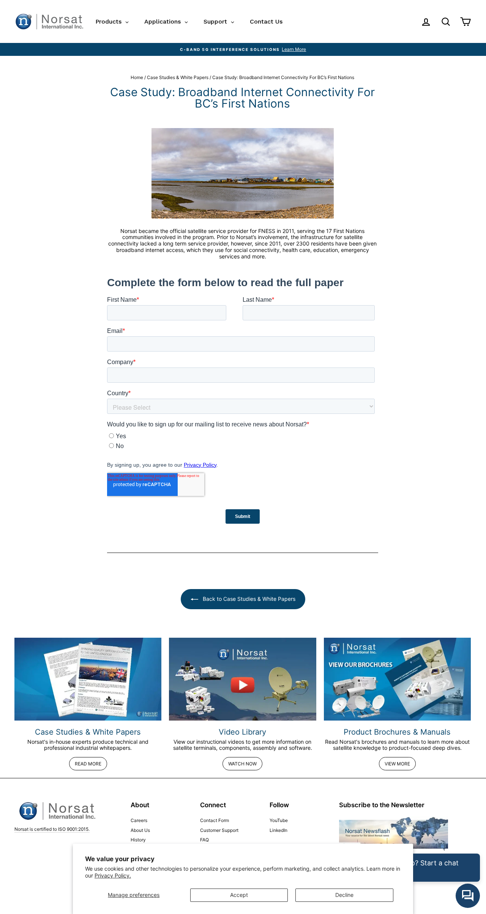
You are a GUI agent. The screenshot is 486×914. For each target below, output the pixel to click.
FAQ (204, 840)
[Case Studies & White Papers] (87, 679)
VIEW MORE (397, 764)
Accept (239, 895)
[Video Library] (242, 679)
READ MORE (88, 764)
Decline (344, 895)
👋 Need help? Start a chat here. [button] (415, 867)
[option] (243, 49)
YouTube (279, 820)
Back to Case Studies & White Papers (248, 599)
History (138, 840)
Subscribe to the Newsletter (381, 805)
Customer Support (219, 830)
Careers (139, 820)
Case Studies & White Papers (177, 77)
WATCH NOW (242, 764)
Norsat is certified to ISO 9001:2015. (52, 829)
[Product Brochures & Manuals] (397, 679)
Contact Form (214, 820)
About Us (140, 830)
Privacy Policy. (113, 875)
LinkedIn (278, 830)
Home (137, 77)
